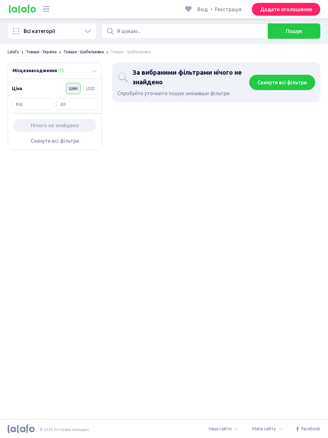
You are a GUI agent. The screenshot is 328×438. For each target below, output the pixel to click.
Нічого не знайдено (55, 125)
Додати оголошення (286, 9)
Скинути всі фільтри (55, 141)
